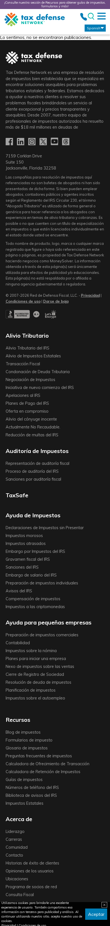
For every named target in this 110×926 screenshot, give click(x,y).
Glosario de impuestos (27, 748)
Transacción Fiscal (23, 363)
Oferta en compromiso (27, 411)
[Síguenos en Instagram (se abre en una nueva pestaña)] (32, 142)
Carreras (14, 839)
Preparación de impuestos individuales (42, 583)
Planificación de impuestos (31, 690)
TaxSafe (17, 495)
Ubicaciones (17, 878)
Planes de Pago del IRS (27, 403)
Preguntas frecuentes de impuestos (39, 755)
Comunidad (17, 847)
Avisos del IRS (19, 590)
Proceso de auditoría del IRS (32, 471)
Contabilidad (18, 642)
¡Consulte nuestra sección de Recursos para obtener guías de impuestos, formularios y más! (55, 4)
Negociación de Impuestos (30, 379)
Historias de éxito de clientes (32, 863)
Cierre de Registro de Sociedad (35, 674)
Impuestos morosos (24, 535)
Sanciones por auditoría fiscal (33, 479)
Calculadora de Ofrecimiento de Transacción (47, 763)
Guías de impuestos (24, 779)
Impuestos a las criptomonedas (35, 606)
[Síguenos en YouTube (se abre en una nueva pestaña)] (55, 142)
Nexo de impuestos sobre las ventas (40, 666)
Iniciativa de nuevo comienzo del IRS (40, 387)
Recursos (18, 719)
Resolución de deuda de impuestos (38, 682)
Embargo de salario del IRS (31, 575)
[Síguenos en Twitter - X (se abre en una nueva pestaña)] (43, 142)
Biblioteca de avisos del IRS (31, 795)
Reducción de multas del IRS (32, 434)
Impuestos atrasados (26, 543)
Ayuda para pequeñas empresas (48, 622)
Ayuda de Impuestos (33, 515)
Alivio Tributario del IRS (27, 348)
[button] (56, 301)
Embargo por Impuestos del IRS (35, 551)
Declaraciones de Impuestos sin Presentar (45, 527)
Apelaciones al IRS (23, 395)
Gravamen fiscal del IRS (28, 559)
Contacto (14, 855)
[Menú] (101, 16)
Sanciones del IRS (22, 567)
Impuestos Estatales (24, 803)
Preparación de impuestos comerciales (42, 634)
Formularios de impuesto (29, 740)
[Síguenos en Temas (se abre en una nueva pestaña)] (66, 142)
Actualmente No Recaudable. (33, 427)
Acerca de (19, 818)
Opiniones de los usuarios (30, 871)
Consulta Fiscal (20, 894)
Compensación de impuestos (33, 598)
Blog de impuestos (23, 732)
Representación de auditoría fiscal (37, 463)
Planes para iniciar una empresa (36, 658)
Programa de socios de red (31, 886)
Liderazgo (15, 831)
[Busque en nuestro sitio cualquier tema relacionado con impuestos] (90, 16)
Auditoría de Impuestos (37, 450)
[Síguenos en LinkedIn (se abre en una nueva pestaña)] (21, 142)
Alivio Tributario (27, 335)
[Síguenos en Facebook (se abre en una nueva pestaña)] (10, 142)
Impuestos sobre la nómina (31, 650)
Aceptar (96, 914)
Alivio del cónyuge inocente (31, 419)
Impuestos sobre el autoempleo (35, 698)
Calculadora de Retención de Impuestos (43, 771)
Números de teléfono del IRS (32, 787)
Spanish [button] (93, 28)
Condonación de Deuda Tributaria (38, 371)
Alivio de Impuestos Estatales (33, 355)
